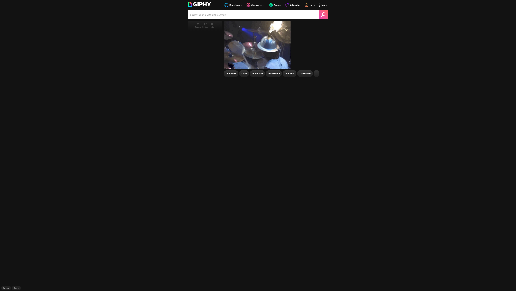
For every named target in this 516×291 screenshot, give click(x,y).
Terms (16, 288)
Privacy (6, 288)
